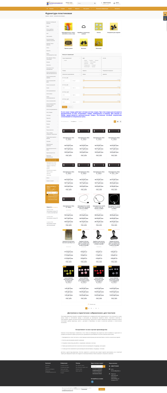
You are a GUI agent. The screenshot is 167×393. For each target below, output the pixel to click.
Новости (47, 367)
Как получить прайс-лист (82, 367)
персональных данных (52, 199)
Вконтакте (92, 381)
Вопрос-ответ (79, 369)
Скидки (62, 372)
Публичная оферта (49, 369)
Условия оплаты (64, 365)
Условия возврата (65, 371)
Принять (102, 389)
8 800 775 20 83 (107, 3)
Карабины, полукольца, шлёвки (83, 33)
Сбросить (70, 106)
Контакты (47, 365)
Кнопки (99, 32)
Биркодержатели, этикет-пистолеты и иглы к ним (68, 33)
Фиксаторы (99, 48)
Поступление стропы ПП (52, 218)
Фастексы (83, 48)
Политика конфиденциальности (50, 371)
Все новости (55, 207)
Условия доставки (65, 367)
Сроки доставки (64, 369)
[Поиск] (94, 3)
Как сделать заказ (80, 365)
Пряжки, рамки (69, 48)
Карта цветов (79, 371)
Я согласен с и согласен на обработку (53, 197)
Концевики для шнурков (113, 32)
